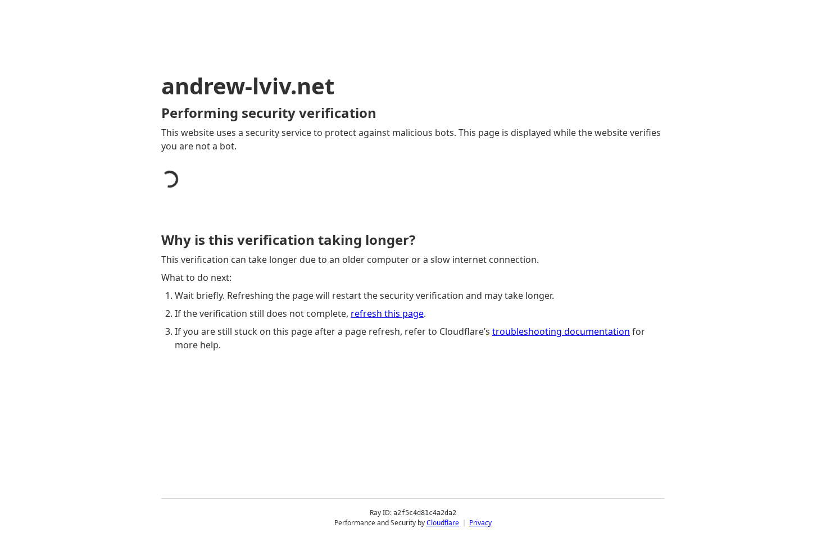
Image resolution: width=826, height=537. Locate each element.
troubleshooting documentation (561, 331)
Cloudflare (442, 522)
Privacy (480, 522)
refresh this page (387, 313)
